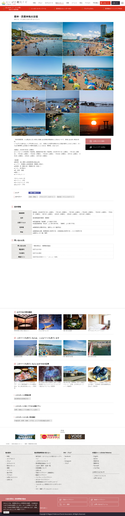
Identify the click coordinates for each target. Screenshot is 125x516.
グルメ (9, 461)
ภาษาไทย (96, 468)
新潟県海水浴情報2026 (21, 399)
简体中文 (96, 461)
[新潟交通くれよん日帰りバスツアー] (50, 437)
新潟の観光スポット (17, 444)
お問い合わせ (98, 478)
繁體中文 (96, 463)
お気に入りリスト (12, 477)
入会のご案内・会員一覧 (43, 466)
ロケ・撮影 (66, 504)
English (96, 456)
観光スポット (11, 466)
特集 (8, 456)
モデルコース (11, 463)
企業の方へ (115, 3)
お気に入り (106, 3)
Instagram (68, 461)
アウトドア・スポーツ (46, 197)
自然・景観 (32, 197)
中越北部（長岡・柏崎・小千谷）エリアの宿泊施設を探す (32, 421)
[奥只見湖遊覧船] (25, 437)
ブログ (67, 463)
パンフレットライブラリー (44, 477)
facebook (67, 456)
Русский (96, 466)
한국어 (96, 459)
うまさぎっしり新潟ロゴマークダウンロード (49, 485)
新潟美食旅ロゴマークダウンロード (46, 482)
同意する (6, 512)
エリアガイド (11, 459)
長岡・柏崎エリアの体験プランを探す (26, 410)
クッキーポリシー (10, 509)
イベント (9, 470)
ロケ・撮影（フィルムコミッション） (47, 489)
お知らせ (9, 479)
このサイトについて (42, 461)
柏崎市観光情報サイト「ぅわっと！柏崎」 (46, 257)
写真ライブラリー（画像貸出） (45, 473)
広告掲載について (41, 468)
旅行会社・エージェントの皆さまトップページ (49, 457)
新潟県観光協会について (43, 463)
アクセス (9, 475)
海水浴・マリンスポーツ (64, 197)
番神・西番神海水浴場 (31, 444)
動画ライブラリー (41, 475)
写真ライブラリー (68, 500)
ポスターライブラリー (42, 479)
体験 (8, 468)
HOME (8, 444)
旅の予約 (9, 473)
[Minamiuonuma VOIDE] (75, 437)
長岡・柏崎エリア (34, 193)
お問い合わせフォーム (101, 504)
